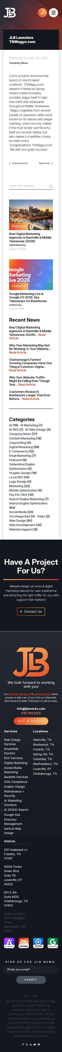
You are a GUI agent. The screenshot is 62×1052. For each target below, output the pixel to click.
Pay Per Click (18, 494)
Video (41, 516)
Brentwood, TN (43, 744)
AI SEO (14, 429)
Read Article (17, 352)
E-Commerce (18, 451)
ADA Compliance (15, 782)
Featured (15, 460)
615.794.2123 (31, 713)
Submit (30, 979)
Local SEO (16, 477)
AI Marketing (15, 305)
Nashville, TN (42, 739)
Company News (18, 62)
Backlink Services (16, 777)
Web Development (22, 525)
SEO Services (13, 758)
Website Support (21, 529)
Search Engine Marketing (26, 499)
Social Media (18, 512)
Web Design (17, 520)
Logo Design (18, 481)
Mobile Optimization (23, 490)
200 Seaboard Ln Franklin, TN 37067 (15, 854)
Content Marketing (22, 438)
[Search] (50, 186)
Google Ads (12, 814)
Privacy (35, 996)
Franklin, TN (41, 749)
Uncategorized (19, 516)
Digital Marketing (17, 245)
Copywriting (17, 442)
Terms (26, 996)
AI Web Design (35, 429)
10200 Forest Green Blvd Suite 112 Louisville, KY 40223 (13, 875)
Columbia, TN (42, 759)
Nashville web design (19, 694)
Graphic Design (20, 473)
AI (10, 425)
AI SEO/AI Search (16, 809)
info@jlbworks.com (31, 708)
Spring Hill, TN (43, 754)
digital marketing (42, 694)
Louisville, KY (42, 769)
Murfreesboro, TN (45, 764)
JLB (28, 1027)
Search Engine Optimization (28, 503)
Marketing (16, 486)
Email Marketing (20, 455)
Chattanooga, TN (45, 773)
